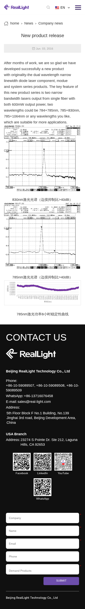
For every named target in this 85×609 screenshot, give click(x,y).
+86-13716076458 (38, 396)
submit (61, 580)
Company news (50, 23)
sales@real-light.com (34, 402)
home (14, 23)
